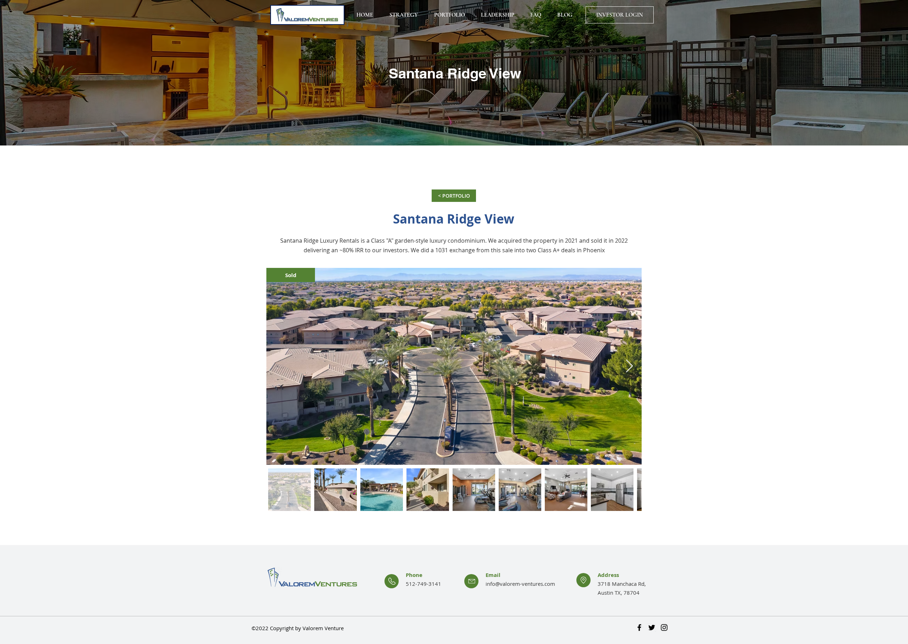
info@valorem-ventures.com (520, 583)
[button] (290, 275)
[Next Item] (629, 366)
